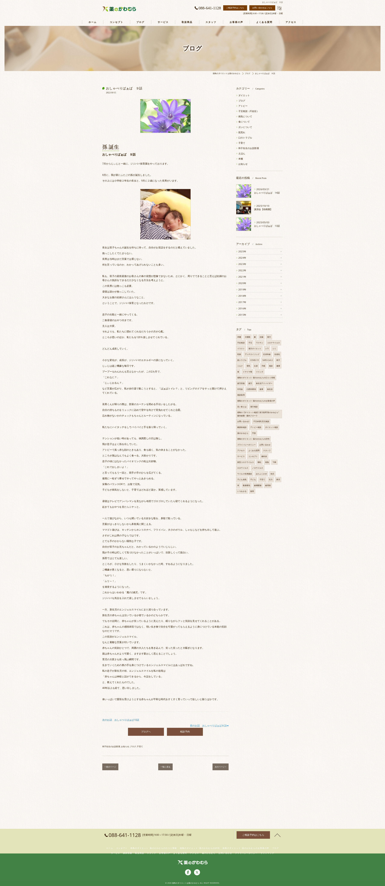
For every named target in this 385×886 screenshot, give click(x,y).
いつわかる (241, 491)
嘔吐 (259, 462)
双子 (278, 360)
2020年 (242, 283)
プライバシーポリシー (246, 444)
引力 (271, 479)
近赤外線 (267, 354)
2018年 (242, 295)
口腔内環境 (251, 389)
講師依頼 (127, 853)
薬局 (252, 491)
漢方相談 (254, 406)
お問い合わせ (264, 444)
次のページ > (220, 766)
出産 (256, 366)
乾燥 (239, 354)
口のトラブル (245, 137)
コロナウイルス (273, 342)
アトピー (243, 105)
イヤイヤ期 (247, 371)
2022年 (242, 270)
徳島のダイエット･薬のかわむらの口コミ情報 (256, 377)
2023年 (242, 264)
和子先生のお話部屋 (111, 746)
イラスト (241, 348)
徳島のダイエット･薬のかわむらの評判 (253, 439)
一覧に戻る (165, 766)
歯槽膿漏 (257, 485)
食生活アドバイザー (264, 383)
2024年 (242, 257)
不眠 (263, 366)
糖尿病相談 (241, 427)
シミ (274, 348)
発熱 (267, 462)
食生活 (270, 389)
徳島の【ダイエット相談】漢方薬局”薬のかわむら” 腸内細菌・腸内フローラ (259, 414)
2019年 (242, 289)
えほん (241, 153)
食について (244, 121)
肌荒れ (241, 132)
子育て (140, 746)
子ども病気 (241, 479)
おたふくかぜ (261, 474)
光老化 (277, 354)
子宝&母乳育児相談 (261, 421)
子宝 (250, 342)
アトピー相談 (255, 427)
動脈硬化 (246, 485)
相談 (271, 366)
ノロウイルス (257, 468)
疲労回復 (241, 383)
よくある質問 (253, 450)
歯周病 (268, 485)
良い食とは (241, 406)
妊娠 (261, 337)
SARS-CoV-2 (267, 360)
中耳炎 (240, 389)
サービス (241, 456)
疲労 (250, 383)
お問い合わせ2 (243, 421)
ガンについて (245, 127)
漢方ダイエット (254, 348)
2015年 (242, 314)
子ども (253, 479)
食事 (261, 389)
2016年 (242, 308)
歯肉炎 (264, 456)
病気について (245, 116)
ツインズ (259, 371)
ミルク (240, 366)
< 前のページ (110, 766)
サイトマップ (267, 853)
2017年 (242, 302)
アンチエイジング (252, 354)
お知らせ (125, 746)
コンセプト (253, 456)
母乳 (248, 366)
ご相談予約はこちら (235, 7)
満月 (278, 479)
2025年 (242, 251)
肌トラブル (241, 360)
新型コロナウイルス (245, 462)
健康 (278, 366)
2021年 (242, 276)
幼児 (272, 474)
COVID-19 (254, 360)
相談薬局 (241, 395)
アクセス (241, 450)
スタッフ (267, 450)
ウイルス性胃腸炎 (244, 474)
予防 (254, 433)
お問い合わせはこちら (262, 7)
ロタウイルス (242, 468)
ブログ (133, 746)
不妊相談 (241, 342)
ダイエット (244, 95)
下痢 (274, 462)
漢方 (269, 337)
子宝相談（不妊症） (248, 111)
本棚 (240, 158)
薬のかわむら (242, 433)
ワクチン (259, 342)
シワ (267, 348)
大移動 (247, 337)
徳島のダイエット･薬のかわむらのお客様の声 (256, 400)
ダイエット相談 (271, 427)
